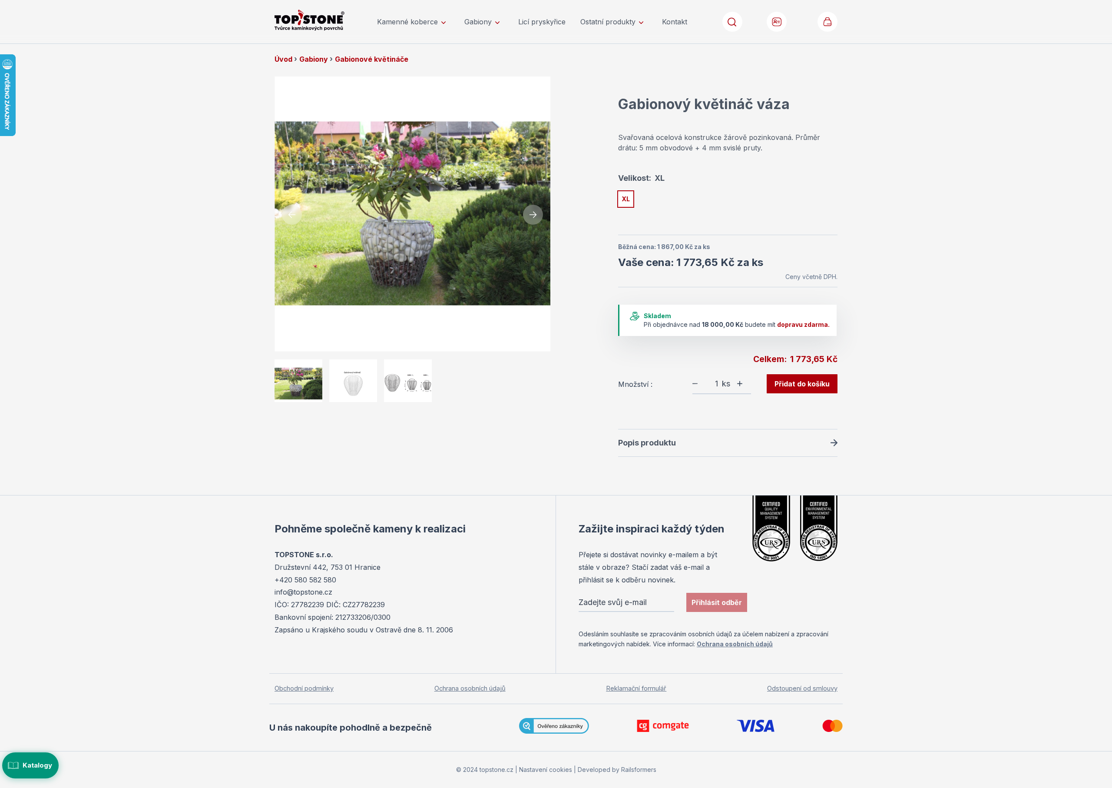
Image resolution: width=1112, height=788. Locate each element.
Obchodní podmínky (304, 688)
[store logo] (321, 20)
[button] (777, 22)
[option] (625, 199)
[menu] (532, 21)
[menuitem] (413, 21)
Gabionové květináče (371, 59)
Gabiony (314, 59)
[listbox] (727, 200)
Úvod (284, 59)
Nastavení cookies (545, 769)
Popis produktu (647, 442)
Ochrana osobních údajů (735, 644)
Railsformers (638, 769)
